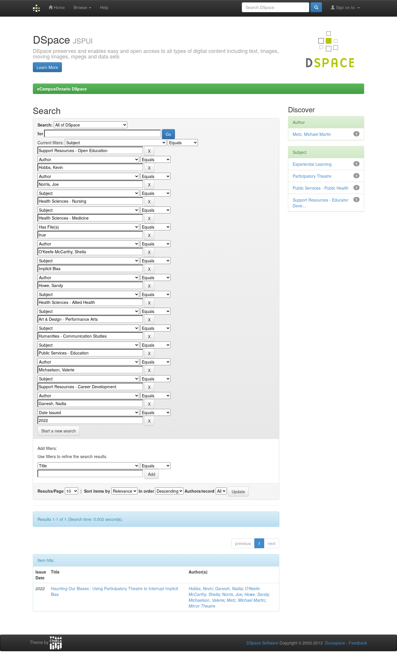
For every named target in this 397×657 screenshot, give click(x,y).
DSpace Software (262, 643)
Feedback (358, 643)
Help (104, 7)
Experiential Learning (312, 164)
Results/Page (50, 491)
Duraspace (335, 643)
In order (146, 491)
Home (59, 7)
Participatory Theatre (312, 176)
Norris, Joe (232, 594)
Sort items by (97, 491)
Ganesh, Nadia (229, 588)
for (40, 133)
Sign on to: (346, 7)
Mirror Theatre (202, 606)
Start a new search (58, 431)
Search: (45, 125)
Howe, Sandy (256, 594)
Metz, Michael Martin (246, 600)
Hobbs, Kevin (201, 588)
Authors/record (199, 491)
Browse (81, 7)
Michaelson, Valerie (206, 600)
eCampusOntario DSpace (62, 89)
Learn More (47, 67)
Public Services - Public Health (320, 188)
